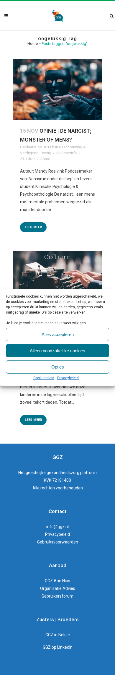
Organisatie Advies (57, 588)
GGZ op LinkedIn (58, 647)
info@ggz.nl (57, 526)
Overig (45, 153)
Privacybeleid (68, 378)
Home (32, 43)
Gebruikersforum (57, 596)
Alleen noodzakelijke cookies (57, 350)
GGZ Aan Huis (57, 580)
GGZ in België (57, 634)
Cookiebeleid (43, 378)
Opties (57, 366)
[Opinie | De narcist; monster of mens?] (57, 89)
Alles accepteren (58, 334)
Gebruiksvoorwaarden (57, 542)
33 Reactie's (66, 153)
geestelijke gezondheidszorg (52, 472)
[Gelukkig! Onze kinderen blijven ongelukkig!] (57, 281)
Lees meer (33, 227)
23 (27, 159)
